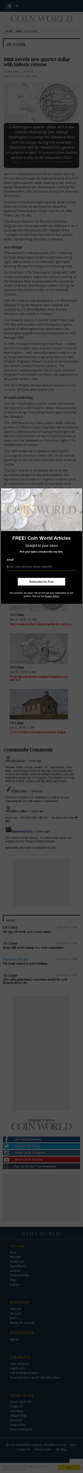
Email (10, 559)
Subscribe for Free (41, 581)
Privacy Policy (52, 596)
